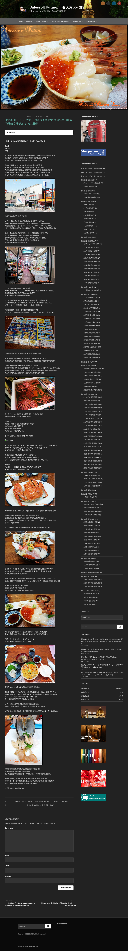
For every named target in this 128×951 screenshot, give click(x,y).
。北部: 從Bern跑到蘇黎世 (91, 507)
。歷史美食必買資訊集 (90, 333)
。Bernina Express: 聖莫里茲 (92, 504)
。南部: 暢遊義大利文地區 (91, 511)
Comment (9, 828)
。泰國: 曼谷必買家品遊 (90, 276)
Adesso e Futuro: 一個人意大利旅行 (58, 7)
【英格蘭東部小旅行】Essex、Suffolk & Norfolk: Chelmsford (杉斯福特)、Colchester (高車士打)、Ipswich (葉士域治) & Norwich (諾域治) (102, 641)
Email (7, 866)
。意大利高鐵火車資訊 (90, 322)
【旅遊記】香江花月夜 (88, 576)
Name (7, 855)
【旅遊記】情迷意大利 (88, 294)
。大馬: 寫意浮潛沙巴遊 (90, 247)
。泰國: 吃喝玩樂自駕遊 (90, 261)
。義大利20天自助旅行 (90, 347)
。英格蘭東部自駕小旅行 (90, 386)
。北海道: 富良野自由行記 (91, 422)
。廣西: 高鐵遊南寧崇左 (90, 550)
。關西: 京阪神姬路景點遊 (91, 461)
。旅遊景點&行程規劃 (90, 329)
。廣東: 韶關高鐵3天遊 (90, 547)
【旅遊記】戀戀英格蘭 (88, 365)
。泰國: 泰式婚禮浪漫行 (90, 283)
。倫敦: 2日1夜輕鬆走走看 (91, 372)
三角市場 (30, 805)
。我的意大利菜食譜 (89, 597)
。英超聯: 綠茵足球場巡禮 (91, 390)
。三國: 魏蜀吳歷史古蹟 (90, 522)
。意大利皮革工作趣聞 (90, 318)
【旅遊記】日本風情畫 (60, 802)
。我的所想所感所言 (89, 601)
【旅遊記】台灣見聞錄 (88, 201)
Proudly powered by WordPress (28, 946)
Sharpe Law (47, 116)
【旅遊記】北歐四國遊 (88, 191)
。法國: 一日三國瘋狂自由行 (91, 479)
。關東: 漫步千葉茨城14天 (91, 457)
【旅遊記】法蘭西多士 (88, 472)
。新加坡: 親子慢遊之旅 (90, 258)
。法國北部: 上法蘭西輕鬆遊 (91, 486)
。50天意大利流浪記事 (90, 304)
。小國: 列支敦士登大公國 (91, 515)
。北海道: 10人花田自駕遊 (23, 802)
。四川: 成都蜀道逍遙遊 (90, 536)
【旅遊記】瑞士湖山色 (88, 501)
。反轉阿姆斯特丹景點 (90, 565)
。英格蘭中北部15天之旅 (91, 379)
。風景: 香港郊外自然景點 (91, 586)
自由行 (52, 805)
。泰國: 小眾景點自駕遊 (90, 265)
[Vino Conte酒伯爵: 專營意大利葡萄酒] (93, 741)
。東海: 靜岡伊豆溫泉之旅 (91, 443)
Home (20, 21)
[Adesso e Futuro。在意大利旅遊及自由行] (93, 155)
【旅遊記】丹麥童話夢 (88, 180)
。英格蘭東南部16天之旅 (91, 383)
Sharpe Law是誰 (41, 21)
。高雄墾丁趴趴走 (88, 233)
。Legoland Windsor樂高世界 (92, 368)
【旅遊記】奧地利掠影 (88, 237)
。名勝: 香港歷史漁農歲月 (91, 579)
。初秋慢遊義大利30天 (90, 311)
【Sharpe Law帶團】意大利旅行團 (91, 176)
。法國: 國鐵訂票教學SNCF (91, 482)
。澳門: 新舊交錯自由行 (90, 554)
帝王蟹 (46, 805)
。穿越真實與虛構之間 (90, 340)
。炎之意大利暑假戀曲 (90, 336)
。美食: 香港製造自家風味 (91, 583)
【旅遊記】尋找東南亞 (88, 241)
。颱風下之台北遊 (88, 229)
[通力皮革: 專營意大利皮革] (93, 762)
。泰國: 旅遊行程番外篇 (90, 268)
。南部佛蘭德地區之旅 (90, 561)
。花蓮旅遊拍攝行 (88, 226)
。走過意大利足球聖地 (90, 357)
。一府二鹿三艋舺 (88, 208)
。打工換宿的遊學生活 (90, 325)
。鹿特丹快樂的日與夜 (90, 568)
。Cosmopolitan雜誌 (89, 594)
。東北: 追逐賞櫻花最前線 (91, 439)
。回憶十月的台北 (88, 219)
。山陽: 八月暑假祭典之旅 (91, 432)
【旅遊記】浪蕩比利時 (88, 494)
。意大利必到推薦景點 (90, 315)
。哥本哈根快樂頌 (88, 186)
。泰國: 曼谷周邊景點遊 (90, 272)
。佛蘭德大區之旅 (88, 497)
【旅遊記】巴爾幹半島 (88, 287)
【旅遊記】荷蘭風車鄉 (88, 558)
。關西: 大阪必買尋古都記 (42, 802)
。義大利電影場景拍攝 (90, 354)
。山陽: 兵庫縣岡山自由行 (91, 436)
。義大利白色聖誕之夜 (90, 350)
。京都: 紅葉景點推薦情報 (91, 404)
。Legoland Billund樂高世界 (91, 183)
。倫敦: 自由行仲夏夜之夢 (91, 375)
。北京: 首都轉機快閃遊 (90, 532)
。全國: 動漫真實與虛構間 (91, 408)
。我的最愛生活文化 (89, 604)
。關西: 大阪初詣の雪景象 (91, 464)
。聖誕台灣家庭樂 (88, 222)
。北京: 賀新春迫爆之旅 (90, 529)
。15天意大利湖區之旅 (90, 297)
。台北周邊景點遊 (88, 211)
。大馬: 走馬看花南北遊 (90, 254)
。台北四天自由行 (88, 215)
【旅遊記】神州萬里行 (88, 519)
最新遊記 (29, 21)
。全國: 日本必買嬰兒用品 (91, 415)
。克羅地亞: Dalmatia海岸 (91, 290)
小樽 (41, 805)
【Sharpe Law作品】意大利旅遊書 (91, 168)
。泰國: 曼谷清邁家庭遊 (90, 279)
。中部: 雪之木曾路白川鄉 (91, 401)
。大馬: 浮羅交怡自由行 (90, 251)
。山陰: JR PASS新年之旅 (91, 429)
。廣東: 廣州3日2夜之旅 (90, 543)
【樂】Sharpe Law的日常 (89, 591)
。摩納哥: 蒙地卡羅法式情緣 (91, 475)
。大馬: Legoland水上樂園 (91, 244)
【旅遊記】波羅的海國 (88, 490)
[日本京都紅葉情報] (93, 786)
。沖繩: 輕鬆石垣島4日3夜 (91, 447)
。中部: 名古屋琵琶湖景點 (91, 397)
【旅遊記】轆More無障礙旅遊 (90, 572)
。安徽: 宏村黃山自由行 (90, 540)
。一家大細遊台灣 (88, 204)
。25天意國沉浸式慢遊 (90, 301)
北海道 (36, 805)
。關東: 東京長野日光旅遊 (91, 454)
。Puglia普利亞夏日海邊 (90, 308)
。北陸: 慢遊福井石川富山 (91, 425)
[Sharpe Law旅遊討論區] (93, 718)
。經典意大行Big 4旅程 (90, 343)
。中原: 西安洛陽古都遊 (90, 525)
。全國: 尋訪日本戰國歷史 (91, 411)
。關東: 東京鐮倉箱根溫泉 (91, 450)
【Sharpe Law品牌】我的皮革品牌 (91, 172)
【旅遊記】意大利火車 (88, 362)
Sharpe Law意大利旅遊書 (60, 21)
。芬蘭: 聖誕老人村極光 (90, 197)
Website (8, 876)
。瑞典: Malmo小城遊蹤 (90, 194)
